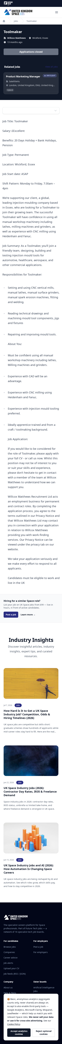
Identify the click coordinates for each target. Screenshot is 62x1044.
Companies (9, 952)
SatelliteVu (14, 81)
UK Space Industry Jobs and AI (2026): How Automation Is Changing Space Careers (29, 869)
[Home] (3, 21)
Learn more (28, 614)
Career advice (10, 957)
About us (8, 987)
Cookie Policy (13, 1024)
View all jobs (51, 66)
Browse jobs (10, 946)
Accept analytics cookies (19, 1032)
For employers (40, 952)
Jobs (16, 21)
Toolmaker (31, 21)
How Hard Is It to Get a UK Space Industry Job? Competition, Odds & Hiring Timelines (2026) (27, 714)
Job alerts (8, 963)
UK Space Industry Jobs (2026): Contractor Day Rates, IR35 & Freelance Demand (30, 791)
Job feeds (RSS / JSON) (15, 973)
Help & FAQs (10, 992)
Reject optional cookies (43, 1032)
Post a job (11, 614)
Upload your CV (11, 968)
